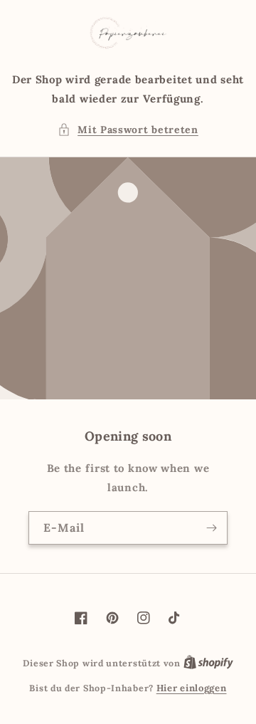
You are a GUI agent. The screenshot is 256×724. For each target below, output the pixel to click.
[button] (128, 130)
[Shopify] (208, 663)
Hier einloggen (191, 688)
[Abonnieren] (211, 528)
